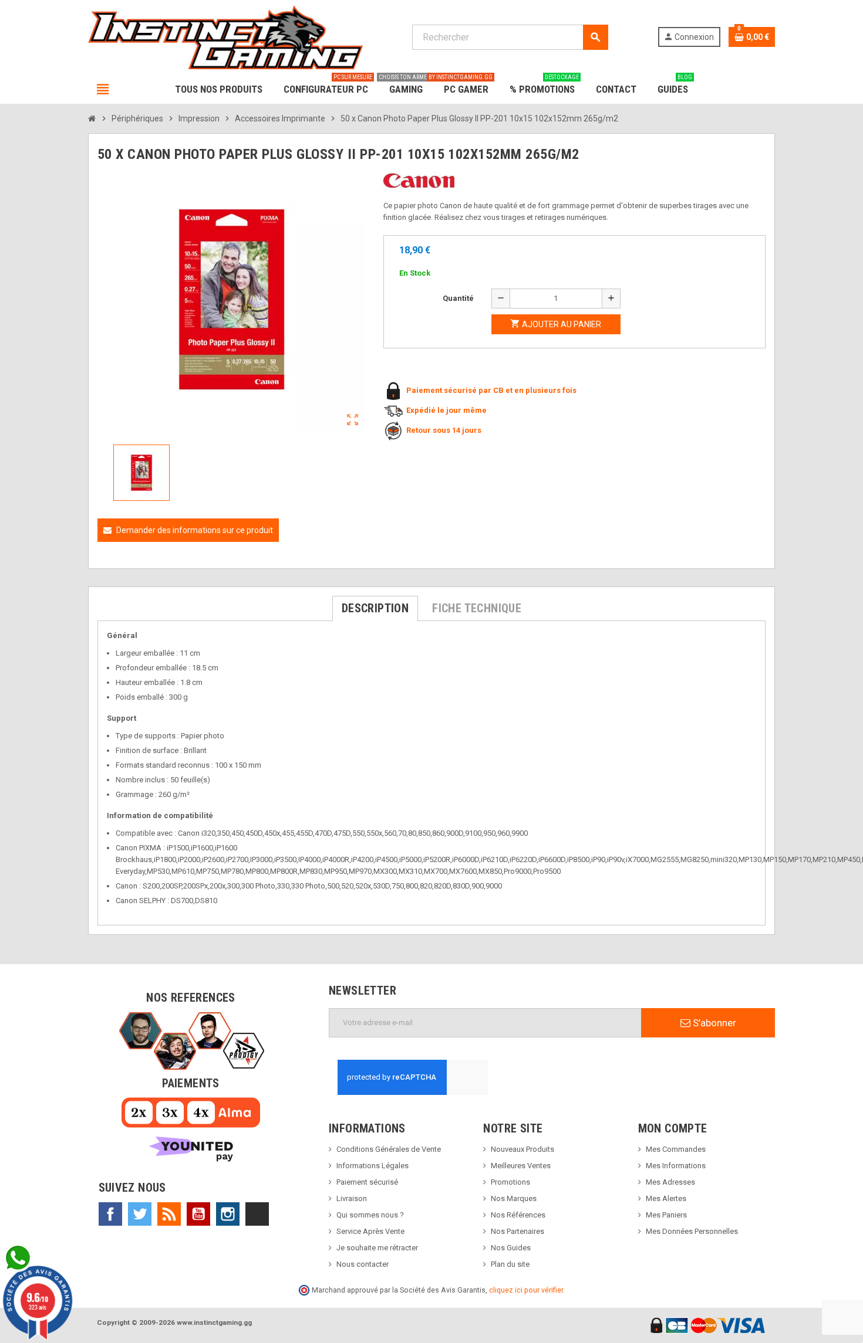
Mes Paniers (666, 1214)
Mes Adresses (670, 1182)
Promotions (510, 1182)
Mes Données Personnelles (692, 1231)
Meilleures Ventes (521, 1165)
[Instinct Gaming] (225, 36)
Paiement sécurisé (367, 1182)
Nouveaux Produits (522, 1149)
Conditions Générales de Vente (388, 1149)
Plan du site (510, 1264)
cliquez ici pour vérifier (526, 1290)
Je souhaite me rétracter (377, 1247)
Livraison (351, 1198)
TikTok (257, 1214)
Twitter (139, 1214)
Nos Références (518, 1214)
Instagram (228, 1214)
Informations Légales (372, 1165)
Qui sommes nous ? (370, 1214)
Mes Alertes (666, 1198)
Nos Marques (514, 1198)
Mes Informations (676, 1165)
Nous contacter (362, 1264)
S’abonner (713, 1023)
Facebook (110, 1214)
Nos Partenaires (517, 1231)
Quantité (458, 298)
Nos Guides (511, 1247)
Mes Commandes (676, 1149)
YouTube (198, 1214)
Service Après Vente (370, 1231)
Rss (169, 1214)
